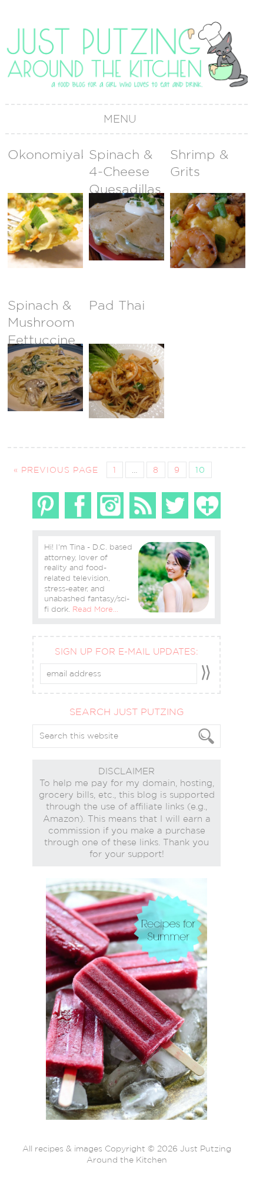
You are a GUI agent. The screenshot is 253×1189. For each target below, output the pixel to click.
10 (200, 470)
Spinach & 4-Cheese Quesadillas (125, 171)
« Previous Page (56, 470)
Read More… (95, 609)
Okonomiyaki (49, 154)
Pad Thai (117, 305)
